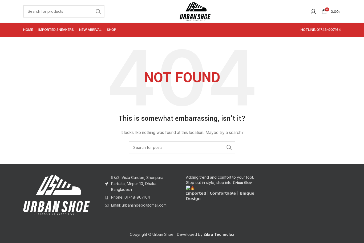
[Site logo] (195, 11)
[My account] (313, 11)
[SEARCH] (98, 11)
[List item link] (141, 197)
